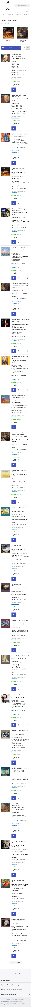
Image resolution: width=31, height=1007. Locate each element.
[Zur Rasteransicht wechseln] (24, 48)
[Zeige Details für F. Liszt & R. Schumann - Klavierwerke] (5, 844)
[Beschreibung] (27, 89)
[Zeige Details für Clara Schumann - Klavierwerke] (5, 587)
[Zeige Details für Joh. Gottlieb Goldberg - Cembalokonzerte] (5, 922)
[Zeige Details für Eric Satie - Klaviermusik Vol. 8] (5, 511)
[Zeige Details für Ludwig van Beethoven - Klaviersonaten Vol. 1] (5, 171)
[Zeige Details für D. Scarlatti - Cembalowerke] (5, 287)
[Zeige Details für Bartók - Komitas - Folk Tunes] (5, 771)
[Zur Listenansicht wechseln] (28, 48)
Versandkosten (15, 79)
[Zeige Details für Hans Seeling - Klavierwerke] (5, 251)
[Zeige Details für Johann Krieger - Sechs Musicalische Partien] (5, 436)
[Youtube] (20, 973)
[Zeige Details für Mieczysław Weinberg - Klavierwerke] (5, 212)
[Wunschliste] (18, 89)
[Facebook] (11, 973)
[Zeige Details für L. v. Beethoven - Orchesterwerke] (5, 548)
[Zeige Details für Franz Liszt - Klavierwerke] (5, 698)
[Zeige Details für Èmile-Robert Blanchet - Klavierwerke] (5, 474)
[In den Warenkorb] (13, 89)
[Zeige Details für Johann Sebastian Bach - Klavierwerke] (5, 98)
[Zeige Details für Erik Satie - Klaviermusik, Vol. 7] (5, 734)
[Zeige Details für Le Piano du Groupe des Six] (5, 137)
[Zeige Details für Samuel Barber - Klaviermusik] (5, 659)
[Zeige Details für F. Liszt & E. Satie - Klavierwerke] (5, 807)
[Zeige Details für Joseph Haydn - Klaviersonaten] (5, 58)
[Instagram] (15, 973)
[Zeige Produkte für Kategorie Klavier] (8, 33)
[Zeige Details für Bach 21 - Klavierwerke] (5, 399)
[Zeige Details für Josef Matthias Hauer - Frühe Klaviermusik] (5, 360)
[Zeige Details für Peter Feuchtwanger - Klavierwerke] (5, 883)
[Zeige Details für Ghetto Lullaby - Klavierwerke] (5, 323)
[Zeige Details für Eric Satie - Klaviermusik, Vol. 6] (5, 623)
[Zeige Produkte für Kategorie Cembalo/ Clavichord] (22, 33)
